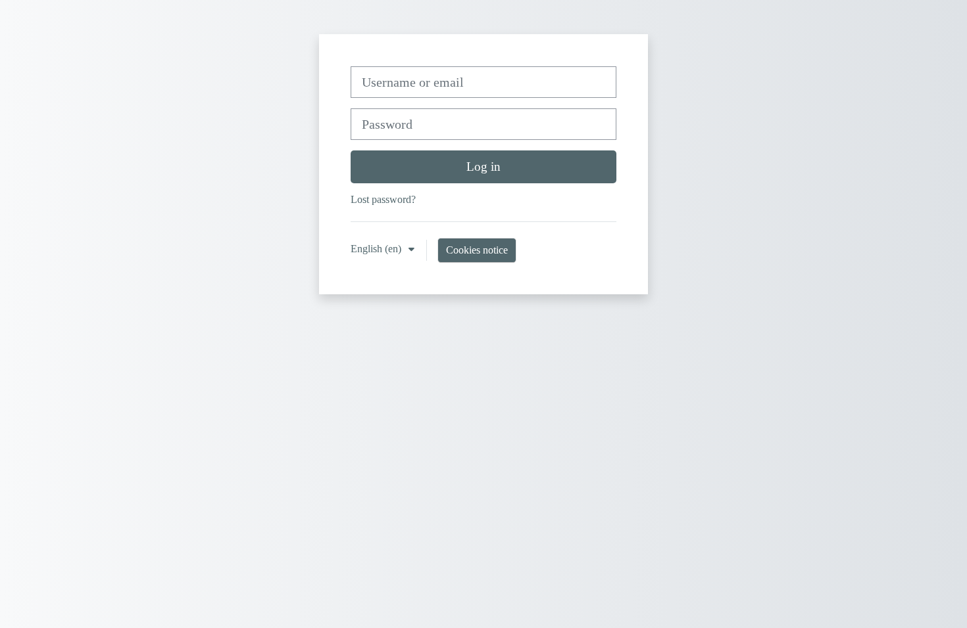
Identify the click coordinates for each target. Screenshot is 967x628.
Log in (483, 166)
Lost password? (383, 199)
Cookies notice (477, 250)
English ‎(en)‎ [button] (377, 248)
